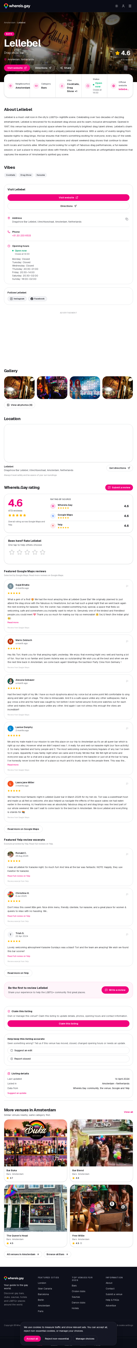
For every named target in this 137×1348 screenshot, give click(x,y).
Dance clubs (78, 1302)
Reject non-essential (57, 1338)
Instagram (19, 298)
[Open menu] (130, 6)
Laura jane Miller (25, 782)
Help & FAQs (112, 1299)
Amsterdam (9, 22)
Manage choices (85, 1338)
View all (128, 1111)
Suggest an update (17, 1093)
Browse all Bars (55, 1254)
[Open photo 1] (19, 387)
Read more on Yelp (18, 973)
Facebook (39, 298)
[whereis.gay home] (17, 6)
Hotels (75, 1308)
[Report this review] (127, 586)
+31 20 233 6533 (21, 235)
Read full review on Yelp (19, 876)
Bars (74, 1285)
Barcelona (43, 1294)
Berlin (41, 1299)
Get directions (117, 468)
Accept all (32, 1338)
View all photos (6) (21, 404)
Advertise (111, 1305)
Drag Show (26, 175)
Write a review (117, 989)
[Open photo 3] (85, 387)
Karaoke (41, 175)
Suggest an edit (23, 1050)
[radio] (12, 552)
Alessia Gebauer (25, 679)
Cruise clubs (78, 1291)
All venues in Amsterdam (21, 1254)
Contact (110, 1288)
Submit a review (121, 487)
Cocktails (10, 175)
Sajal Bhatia (22, 584)
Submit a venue (114, 1294)
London (42, 1282)
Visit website (15, 67)
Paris (40, 1311)
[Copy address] (126, 219)
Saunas (76, 1296)
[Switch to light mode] (117, 6)
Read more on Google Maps (23, 829)
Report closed (22, 1058)
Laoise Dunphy (24, 727)
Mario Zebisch (24, 640)
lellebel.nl (124, 89)
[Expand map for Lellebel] (68, 442)
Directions (41, 67)
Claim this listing (68, 1023)
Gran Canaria (45, 1288)
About (109, 1282)
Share (67, 67)
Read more (13, 622)
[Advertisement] (68, 338)
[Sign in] (123, 6)
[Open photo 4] (117, 387)
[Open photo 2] (52, 387)
